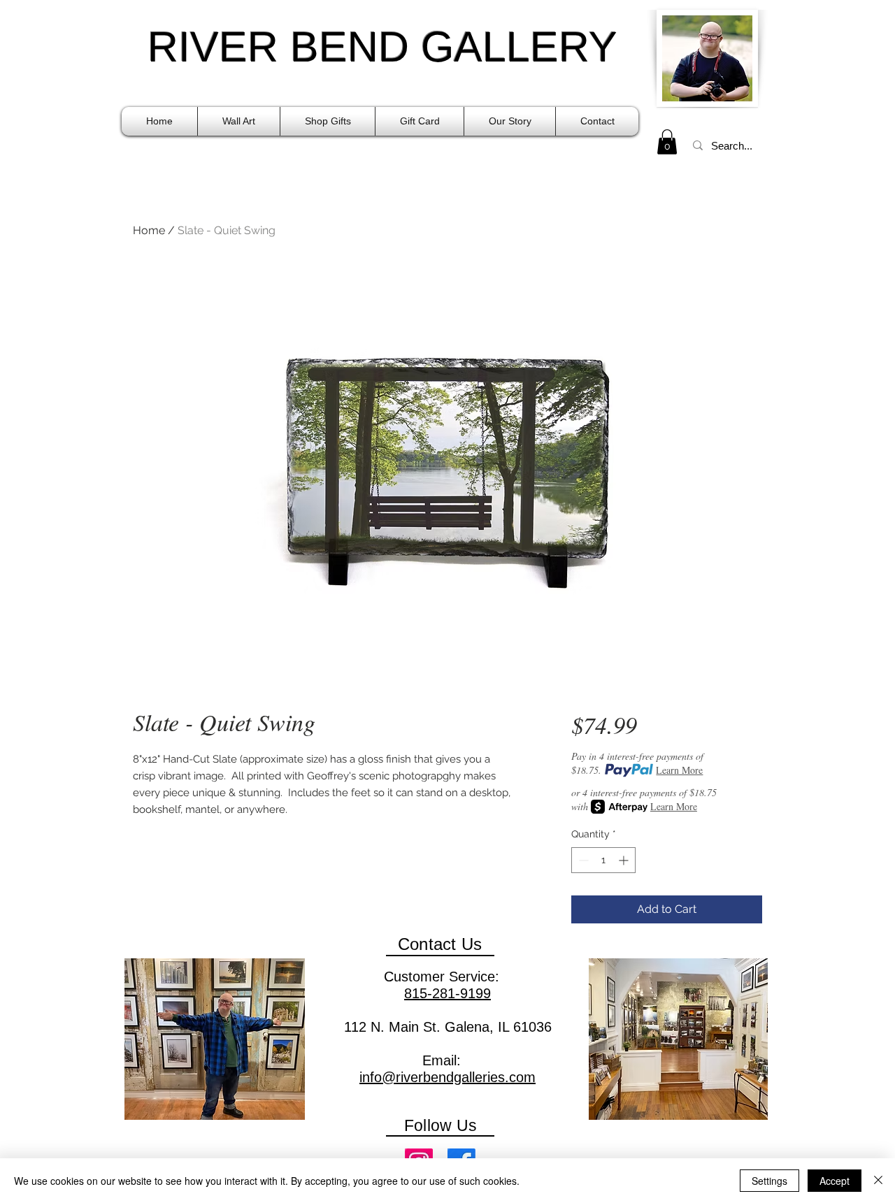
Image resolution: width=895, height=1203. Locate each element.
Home (149, 230)
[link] (667, 141)
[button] (238, 121)
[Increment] (624, 860)
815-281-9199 (447, 993)
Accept (834, 1181)
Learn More (679, 770)
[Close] (878, 1180)
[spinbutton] (603, 860)
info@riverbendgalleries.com (447, 1077)
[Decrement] (582, 860)
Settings (769, 1181)
